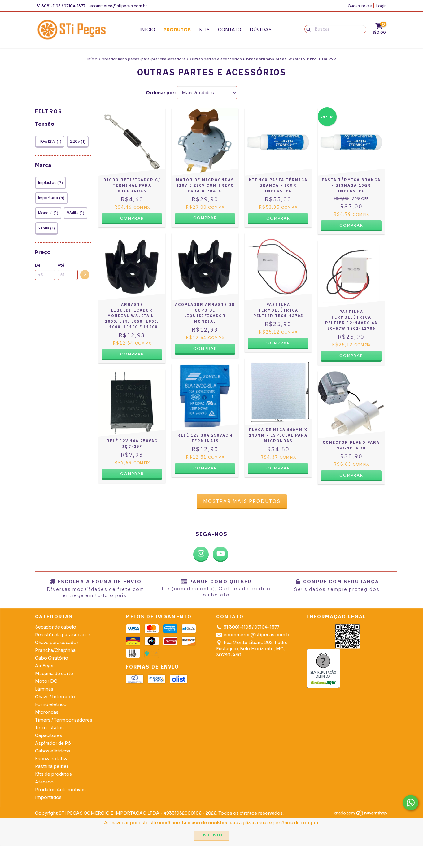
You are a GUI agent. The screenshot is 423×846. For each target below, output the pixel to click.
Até (61, 265)
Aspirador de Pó (53, 743)
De (38, 265)
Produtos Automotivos (60, 789)
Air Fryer (44, 666)
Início (147, 30)
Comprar (205, 218)
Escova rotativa (51, 758)
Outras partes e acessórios (216, 59)
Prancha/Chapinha (55, 650)
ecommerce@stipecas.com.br (118, 5)
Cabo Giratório (51, 658)
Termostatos (49, 727)
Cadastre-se (360, 5)
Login (381, 5)
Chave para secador (56, 642)
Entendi (211, 835)
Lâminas (44, 689)
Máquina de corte (54, 673)
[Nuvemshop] (361, 815)
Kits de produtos (53, 774)
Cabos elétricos (52, 751)
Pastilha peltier (51, 766)
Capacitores (48, 735)
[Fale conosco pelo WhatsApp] (410, 802)
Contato (229, 30)
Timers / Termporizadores (63, 720)
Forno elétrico (51, 704)
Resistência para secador (62, 635)
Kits (204, 30)
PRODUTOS (177, 30)
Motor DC (46, 681)
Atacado (44, 782)
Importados (48, 797)
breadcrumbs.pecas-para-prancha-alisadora (143, 59)
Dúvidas (261, 30)
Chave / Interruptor (56, 697)
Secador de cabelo (55, 627)
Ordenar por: (161, 92)
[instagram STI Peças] (201, 554)
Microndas (47, 712)
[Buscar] (307, 28)
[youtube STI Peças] (220, 554)
